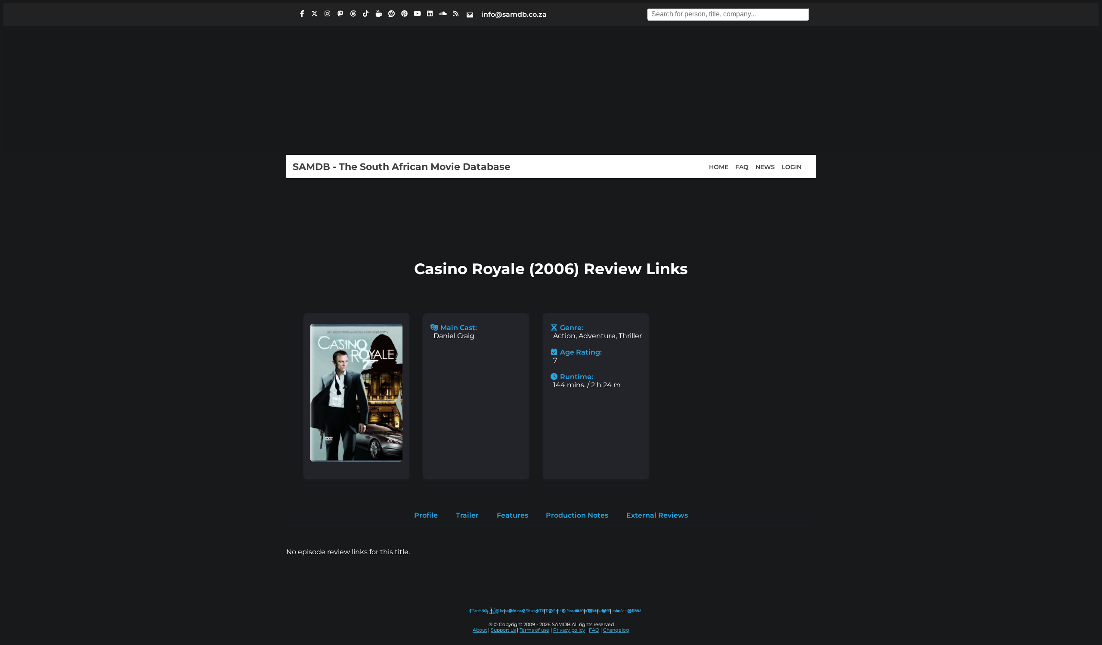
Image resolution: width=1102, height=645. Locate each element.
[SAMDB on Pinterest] (404, 14)
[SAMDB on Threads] (353, 14)
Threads (526, 611)
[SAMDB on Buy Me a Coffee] (379, 14)
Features (512, 515)
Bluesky (604, 611)
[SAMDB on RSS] (455, 14)
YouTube (577, 611)
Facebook (473, 611)
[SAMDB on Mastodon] (340, 14)
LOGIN (792, 166)
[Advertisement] (551, 90)
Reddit (553, 611)
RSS (632, 611)
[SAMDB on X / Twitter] (315, 14)
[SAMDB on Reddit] (392, 14)
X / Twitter (486, 611)
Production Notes (577, 515)
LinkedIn (592, 611)
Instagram (500, 611)
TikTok (539, 611)
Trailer (467, 515)
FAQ (742, 166)
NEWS (765, 166)
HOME (718, 166)
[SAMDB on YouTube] (417, 14)
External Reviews (657, 515)
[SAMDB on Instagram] (328, 14)
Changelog (616, 630)
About (480, 630)
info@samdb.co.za (514, 14)
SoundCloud (617, 611)
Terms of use (534, 630)
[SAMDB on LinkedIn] (430, 14)
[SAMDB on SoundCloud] (443, 14)
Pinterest (566, 611)
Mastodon (513, 611)
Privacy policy (569, 630)
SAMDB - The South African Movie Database (402, 166)
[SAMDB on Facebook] (302, 14)
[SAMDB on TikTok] (366, 14)
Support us (503, 630)
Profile (426, 515)
